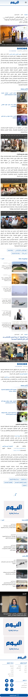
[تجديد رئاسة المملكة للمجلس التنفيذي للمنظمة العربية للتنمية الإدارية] (21, 584)
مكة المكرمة (19, 51)
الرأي (20, 670)
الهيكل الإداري (24, 685)
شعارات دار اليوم (10, 674)
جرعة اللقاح (6, 377)
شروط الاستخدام (24, 687)
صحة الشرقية (24, 479)
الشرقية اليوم (17, 14)
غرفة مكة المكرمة (16, 253)
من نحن (25, 683)
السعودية (25, 485)
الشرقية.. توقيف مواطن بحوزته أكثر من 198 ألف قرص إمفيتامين (8, 402)
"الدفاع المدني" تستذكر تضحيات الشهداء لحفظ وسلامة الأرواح (8, 93)
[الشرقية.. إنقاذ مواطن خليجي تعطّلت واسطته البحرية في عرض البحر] (19, 302)
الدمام (24, 366)
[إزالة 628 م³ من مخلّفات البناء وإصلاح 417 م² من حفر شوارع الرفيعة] (19, 267)
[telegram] (22, 48)
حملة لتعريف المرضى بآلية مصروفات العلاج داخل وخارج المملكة (8, 413)
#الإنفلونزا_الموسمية (9, 446)
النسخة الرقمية (13, 695)
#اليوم (3, 446)
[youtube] (11, 685)
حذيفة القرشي (24, 51)
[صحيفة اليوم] (15, 2)
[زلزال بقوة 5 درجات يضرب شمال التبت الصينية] (21, 563)
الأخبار (22, 14)
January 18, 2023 (17, 450)
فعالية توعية (10, 250)
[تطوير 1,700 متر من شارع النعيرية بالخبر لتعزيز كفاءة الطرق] (21, 538)
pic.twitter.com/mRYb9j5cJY (20, 448)
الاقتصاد (19, 666)
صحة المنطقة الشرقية (14, 479)
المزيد (2, 259)
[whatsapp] (20, 48)
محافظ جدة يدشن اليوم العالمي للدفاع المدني (8, 105)
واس (26, 366)
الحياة (26, 668)
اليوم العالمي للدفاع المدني (15, 54)
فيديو (26, 672)
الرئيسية (25, 14)
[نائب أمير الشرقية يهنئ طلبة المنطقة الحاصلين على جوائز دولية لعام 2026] (19, 326)
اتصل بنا (12, 670)
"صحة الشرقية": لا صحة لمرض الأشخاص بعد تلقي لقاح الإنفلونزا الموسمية (15, 338)
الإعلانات (12, 672)
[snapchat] (6, 680)
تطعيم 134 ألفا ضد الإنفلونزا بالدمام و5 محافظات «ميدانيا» (8, 390)
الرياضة (25, 670)
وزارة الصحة (17, 436)
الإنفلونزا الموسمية (23, 374)
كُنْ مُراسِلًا (11, 666)
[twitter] (26, 48)
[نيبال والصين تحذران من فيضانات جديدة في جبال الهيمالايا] (21, 574)
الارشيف (12, 668)
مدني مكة (24, 253)
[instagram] (6, 685)
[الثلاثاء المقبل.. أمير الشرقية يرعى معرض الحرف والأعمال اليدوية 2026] (19, 314)
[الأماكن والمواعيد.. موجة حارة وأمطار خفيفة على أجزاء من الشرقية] (19, 279)
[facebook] (24, 48)
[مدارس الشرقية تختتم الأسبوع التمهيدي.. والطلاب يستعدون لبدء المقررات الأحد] (21, 548)
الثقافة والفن (19, 668)
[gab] (11, 681)
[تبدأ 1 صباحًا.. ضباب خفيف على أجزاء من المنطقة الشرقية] (19, 290)
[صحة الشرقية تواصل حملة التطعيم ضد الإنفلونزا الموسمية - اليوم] (14, 351)
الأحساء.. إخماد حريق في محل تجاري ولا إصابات (8, 117)
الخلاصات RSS (11, 676)
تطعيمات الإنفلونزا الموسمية (21, 482)
